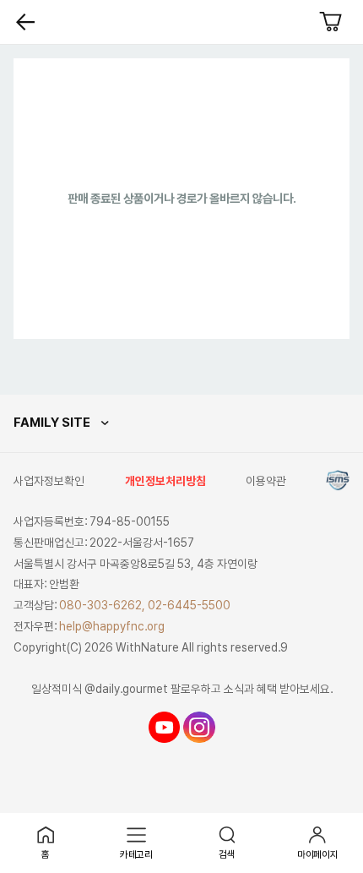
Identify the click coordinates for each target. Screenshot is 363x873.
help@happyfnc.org (112, 626)
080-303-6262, (102, 605)
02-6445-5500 (189, 605)
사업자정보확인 (49, 481)
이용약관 (266, 481)
